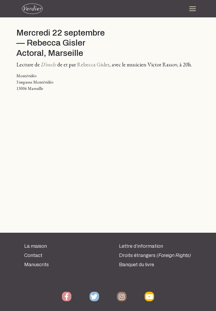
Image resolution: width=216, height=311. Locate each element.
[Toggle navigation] (192, 9)
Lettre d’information (141, 246)
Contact (33, 255)
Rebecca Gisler (93, 64)
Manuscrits (36, 264)
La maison (35, 246)
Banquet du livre (136, 264)
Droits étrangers (155, 255)
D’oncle (48, 64)
